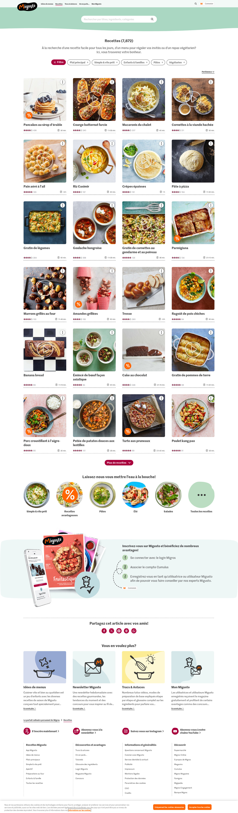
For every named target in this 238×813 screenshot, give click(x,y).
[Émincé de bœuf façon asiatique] (94, 359)
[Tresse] (143, 295)
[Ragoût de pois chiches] (193, 295)
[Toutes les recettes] (201, 499)
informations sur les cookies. (79, 810)
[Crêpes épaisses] (143, 168)
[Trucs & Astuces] (143, 680)
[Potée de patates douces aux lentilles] (94, 424)
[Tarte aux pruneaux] (143, 424)
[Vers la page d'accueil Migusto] (27, 4)
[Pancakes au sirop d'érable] (45, 106)
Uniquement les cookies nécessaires (169, 807)
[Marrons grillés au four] (45, 295)
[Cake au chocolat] (143, 359)
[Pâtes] (102, 499)
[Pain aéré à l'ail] (45, 168)
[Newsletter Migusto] (94, 680)
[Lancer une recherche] (195, 3)
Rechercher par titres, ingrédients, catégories (119, 19)
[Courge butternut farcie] (94, 106)
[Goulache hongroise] (94, 231)
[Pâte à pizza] (193, 168)
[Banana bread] (45, 359)
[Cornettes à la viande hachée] (193, 106)
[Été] (135, 499)
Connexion (209, 4)
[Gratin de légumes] (45, 231)
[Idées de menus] (44, 680)
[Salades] (168, 499)
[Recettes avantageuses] (69, 499)
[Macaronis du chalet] (143, 106)
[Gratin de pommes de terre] (193, 359)
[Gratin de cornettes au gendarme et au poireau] (143, 231)
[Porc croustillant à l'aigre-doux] (45, 424)
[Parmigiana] (193, 231)
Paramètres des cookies (135, 783)
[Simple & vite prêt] (37, 499)
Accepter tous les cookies (199, 807)
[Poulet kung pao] (193, 424)
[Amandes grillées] (94, 295)
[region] (119, 807)
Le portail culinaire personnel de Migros (42, 720)
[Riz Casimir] (94, 168)
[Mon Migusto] (192, 680)
